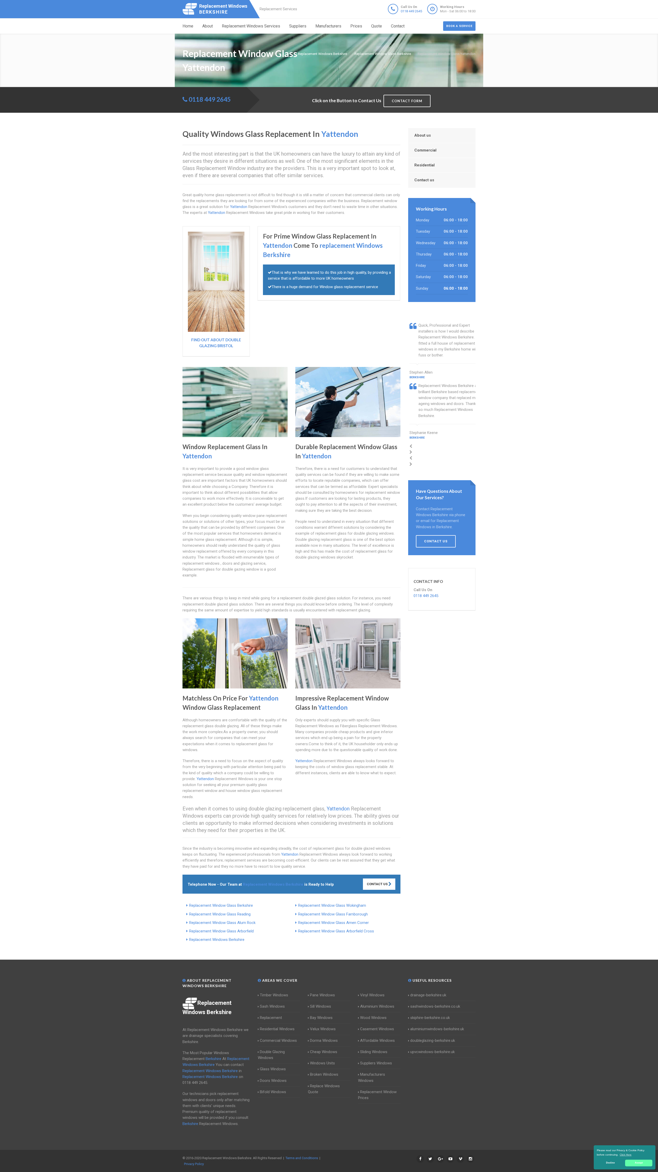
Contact (398, 26)
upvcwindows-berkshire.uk (432, 1052)
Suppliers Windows (376, 1063)
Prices (356, 26)
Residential (424, 165)
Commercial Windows (278, 1040)
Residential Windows (277, 1029)
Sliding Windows (373, 1052)
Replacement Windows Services (251, 26)
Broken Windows (324, 1074)
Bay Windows (321, 1017)
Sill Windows (320, 1006)
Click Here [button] (626, 1154)
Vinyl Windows (372, 995)
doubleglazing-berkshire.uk (432, 1040)
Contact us (424, 180)
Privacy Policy (194, 1164)
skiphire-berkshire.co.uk (430, 1017)
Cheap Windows (323, 1052)
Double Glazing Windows (271, 1055)
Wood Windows (373, 1017)
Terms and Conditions (302, 1158)
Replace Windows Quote (324, 1089)
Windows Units (322, 1063)
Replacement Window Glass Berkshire (221, 905)
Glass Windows (273, 1069)
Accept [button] (639, 1162)
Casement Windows (377, 1029)
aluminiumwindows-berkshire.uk (437, 1029)
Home (187, 26)
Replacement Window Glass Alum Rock (222, 922)
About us (422, 135)
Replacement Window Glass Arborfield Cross (336, 931)
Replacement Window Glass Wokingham (332, 905)
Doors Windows (273, 1080)
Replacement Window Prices (377, 1095)
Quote (376, 26)
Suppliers (297, 26)
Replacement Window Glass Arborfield (221, 931)
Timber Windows (274, 995)
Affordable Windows (377, 1040)
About (207, 26)
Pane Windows (322, 995)
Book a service (459, 26)
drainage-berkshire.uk (428, 995)
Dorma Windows (324, 1040)
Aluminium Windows (377, 1006)
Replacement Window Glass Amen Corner (333, 922)
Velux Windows (323, 1029)
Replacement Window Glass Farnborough (333, 914)
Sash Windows (272, 1006)
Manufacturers (328, 26)
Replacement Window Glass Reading (220, 914)
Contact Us (377, 884)
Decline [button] (610, 1162)
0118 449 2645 (411, 11)
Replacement (271, 1017)
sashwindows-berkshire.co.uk (435, 1006)
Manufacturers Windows (371, 1077)
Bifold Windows (273, 1092)
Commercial (425, 150)
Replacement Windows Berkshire (216, 939)
